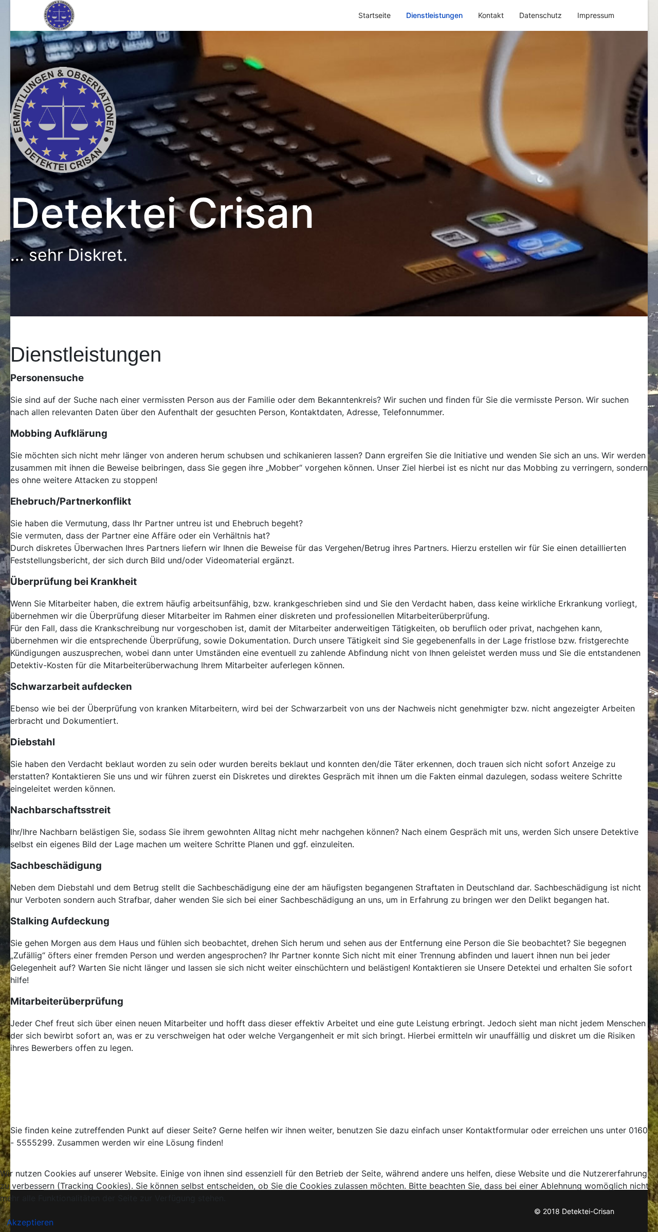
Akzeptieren (30, 1222)
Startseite (374, 15)
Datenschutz (540, 15)
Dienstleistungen (434, 15)
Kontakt (491, 15)
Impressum (595, 15)
